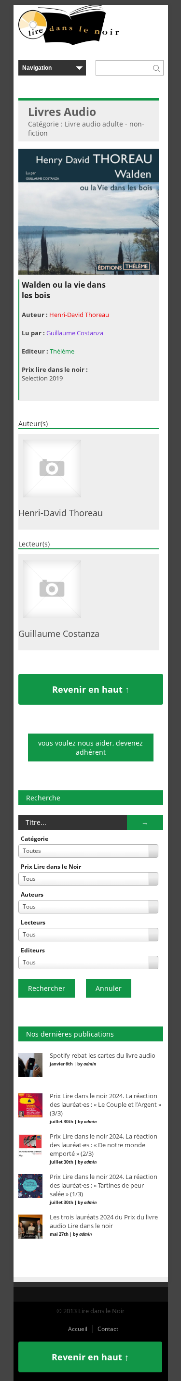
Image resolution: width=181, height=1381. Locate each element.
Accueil (77, 1329)
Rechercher (46, 988)
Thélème (62, 351)
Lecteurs (33, 922)
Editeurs (33, 950)
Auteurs (32, 894)
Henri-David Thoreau (79, 314)
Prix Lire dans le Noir (51, 866)
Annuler (109, 988)
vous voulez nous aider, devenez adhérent (90, 747)
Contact (107, 1329)
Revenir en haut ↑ (90, 689)
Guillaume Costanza (74, 333)
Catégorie (34, 839)
